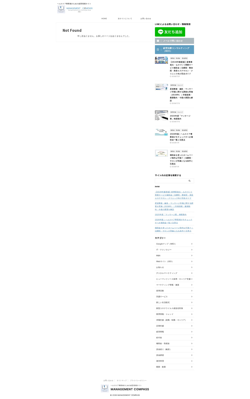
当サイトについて (125, 18)
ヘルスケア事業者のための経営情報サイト (126, 385)
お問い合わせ (145, 18)
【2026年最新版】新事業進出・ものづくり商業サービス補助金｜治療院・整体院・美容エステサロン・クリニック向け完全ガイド (181, 68)
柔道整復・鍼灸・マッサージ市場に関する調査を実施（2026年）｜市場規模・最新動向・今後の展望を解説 (181, 95)
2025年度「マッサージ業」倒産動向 (171, 214)
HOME (104, 18)
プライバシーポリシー (138, 380)
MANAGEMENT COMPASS (130, 389)
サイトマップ (122, 380)
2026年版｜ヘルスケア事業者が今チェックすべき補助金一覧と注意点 (181, 137)
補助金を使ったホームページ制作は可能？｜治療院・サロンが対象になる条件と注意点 (174, 229)
